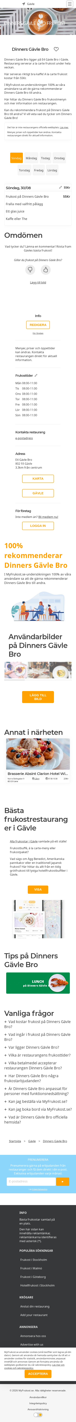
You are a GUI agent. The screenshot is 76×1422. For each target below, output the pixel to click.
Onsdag (59, 158)
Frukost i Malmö (31, 1268)
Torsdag (24, 170)
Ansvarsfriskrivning (38, 1409)
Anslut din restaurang (34, 1306)
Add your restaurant (34, 1315)
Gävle (38, 493)
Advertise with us (31, 1344)
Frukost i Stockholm (33, 1260)
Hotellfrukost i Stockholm (37, 1285)
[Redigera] (60, 188)
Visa (38, 889)
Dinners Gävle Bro (55, 1141)
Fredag (38, 170)
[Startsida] (7, 4)
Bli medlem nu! (48, 517)
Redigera (38, 325)
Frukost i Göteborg (33, 1277)
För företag (38, 333)
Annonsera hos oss (33, 1336)
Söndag (16, 158)
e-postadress (24, 438)
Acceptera (38, 1374)
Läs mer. (64, 127)
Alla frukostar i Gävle (24, 841)
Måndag (31, 158)
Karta (38, 478)
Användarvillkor (38, 1397)
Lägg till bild (38, 282)
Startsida (15, 1141)
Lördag (52, 170)
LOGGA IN (38, 526)
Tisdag (45, 158)
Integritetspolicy (39, 1189)
